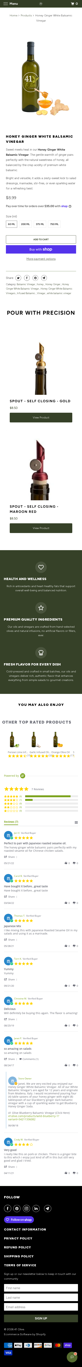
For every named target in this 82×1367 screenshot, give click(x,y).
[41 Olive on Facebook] (8, 1208)
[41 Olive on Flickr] (42, 1208)
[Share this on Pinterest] (35, 278)
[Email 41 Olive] (48, 1208)
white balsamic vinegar (59, 293)
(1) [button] (20, 799)
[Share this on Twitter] (17, 278)
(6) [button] (20, 796)
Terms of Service (20, 1265)
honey (40, 284)
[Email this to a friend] (43, 278)
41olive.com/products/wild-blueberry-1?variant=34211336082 (33, 1117)
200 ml (25, 224)
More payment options (41, 259)
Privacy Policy (18, 1238)
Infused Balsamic (26, 293)
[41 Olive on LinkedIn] (36, 1208)
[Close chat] (73, 300)
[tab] (11, 822)
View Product (41, 417)
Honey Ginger (53, 284)
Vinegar (41, 293)
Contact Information (25, 1229)
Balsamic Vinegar (26, 284)
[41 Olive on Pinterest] (17, 1208)
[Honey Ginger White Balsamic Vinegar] (41, 78)
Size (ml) (11, 216)
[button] (11, 857)
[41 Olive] (41, 3)
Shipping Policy (19, 1256)
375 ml (40, 224)
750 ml (54, 224)
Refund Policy (17, 1247)
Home (13, 15)
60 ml (11, 224)
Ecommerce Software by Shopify (25, 1334)
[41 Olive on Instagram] (27, 1208)
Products (26, 15)
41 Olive (19, 1329)
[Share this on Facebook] (26, 278)
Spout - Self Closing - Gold (40, 401)
